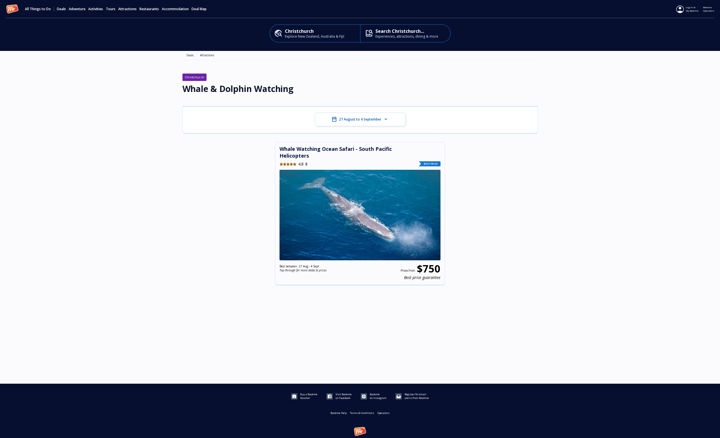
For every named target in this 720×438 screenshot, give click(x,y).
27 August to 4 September (360, 119)
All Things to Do (38, 9)
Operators (383, 413)
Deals (61, 9)
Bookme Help (338, 413)
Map (203, 9)
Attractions (207, 55)
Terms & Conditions (362, 413)
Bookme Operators (708, 9)
